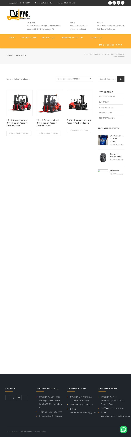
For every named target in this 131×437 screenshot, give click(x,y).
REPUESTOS (103, 112)
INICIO (12, 37)
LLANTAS (102, 102)
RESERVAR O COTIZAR (72, 37)
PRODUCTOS (48, 37)
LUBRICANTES (104, 107)
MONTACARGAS (105, 118)
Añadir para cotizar (18, 133)
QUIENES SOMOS (29, 37)
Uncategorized (105, 96)
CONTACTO (96, 37)
